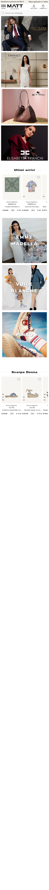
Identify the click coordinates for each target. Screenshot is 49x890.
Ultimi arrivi (24, 169)
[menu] (3, 7)
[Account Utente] (33, 7)
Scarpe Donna (25, 372)
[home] (15, 6)
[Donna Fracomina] (24, 33)
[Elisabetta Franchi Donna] (24, 143)
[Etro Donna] (24, 106)
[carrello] (43, 7)
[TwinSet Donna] (24, 70)
